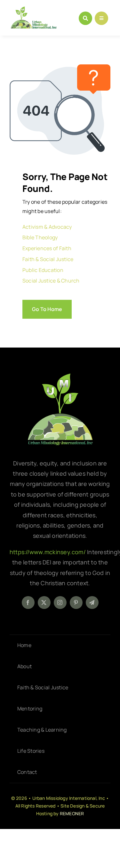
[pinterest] (76, 602)
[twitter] (44, 602)
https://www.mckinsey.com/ (48, 552)
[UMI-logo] (60, 375)
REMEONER (72, 813)
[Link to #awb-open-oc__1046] (85, 18)
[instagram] (60, 602)
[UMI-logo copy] (34, 8)
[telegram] (92, 602)
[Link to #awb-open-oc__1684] (101, 18)
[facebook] (28, 602)
